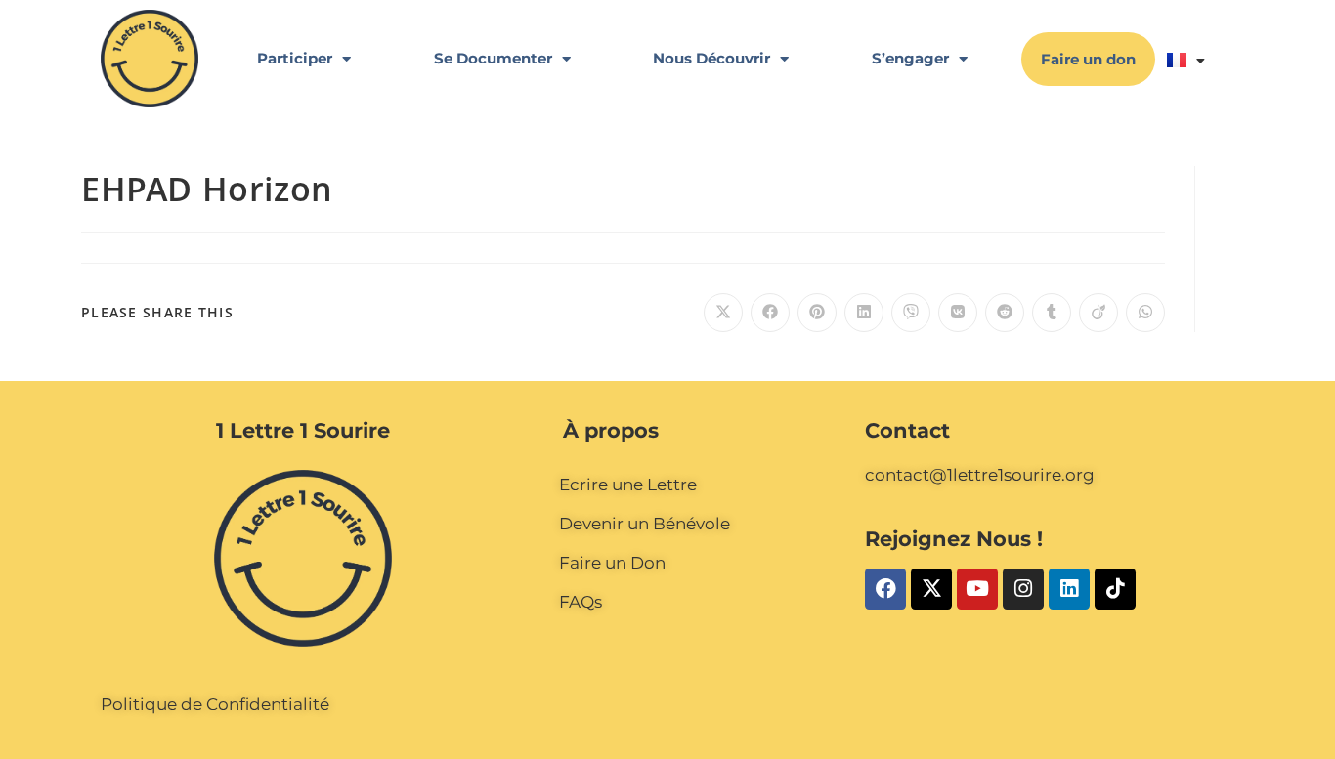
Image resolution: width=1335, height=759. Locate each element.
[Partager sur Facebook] (770, 312)
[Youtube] (977, 589)
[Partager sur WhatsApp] (1145, 312)
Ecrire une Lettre (628, 484)
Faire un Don (612, 562)
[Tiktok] (1115, 589)
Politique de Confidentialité (215, 704)
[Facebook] (885, 589)
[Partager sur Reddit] (1004, 312)
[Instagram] (1023, 589)
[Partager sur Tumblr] (1051, 312)
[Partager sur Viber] (910, 312)
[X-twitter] (931, 589)
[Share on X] (723, 312)
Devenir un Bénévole (644, 523)
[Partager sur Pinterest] (817, 312)
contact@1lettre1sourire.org (980, 475)
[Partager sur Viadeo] (1098, 312)
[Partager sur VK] (957, 312)
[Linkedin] (1069, 589)
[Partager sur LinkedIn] (863, 312)
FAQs (580, 601)
